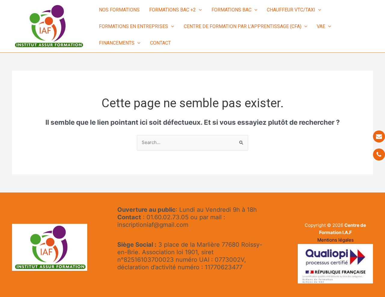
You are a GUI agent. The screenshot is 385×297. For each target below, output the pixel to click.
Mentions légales (335, 240)
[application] (199, 10)
